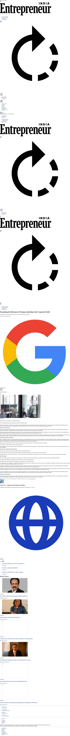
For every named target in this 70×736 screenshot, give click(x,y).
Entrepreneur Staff (4, 598)
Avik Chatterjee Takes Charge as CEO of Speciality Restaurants (13, 681)
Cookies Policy (4, 709)
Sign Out (3, 98)
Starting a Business (5, 16)
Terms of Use (4, 706)
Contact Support (4, 713)
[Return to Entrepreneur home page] (25, 15)
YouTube (3, 721)
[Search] (1, 137)
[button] (35, 216)
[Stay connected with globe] (36, 523)
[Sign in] (0, 303)
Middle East (4, 108)
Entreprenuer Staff (4, 640)
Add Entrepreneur (3, 387)
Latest (1, 559)
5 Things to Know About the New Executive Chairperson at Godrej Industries (16, 638)
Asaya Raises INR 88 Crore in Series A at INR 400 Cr (13, 563)
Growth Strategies (5, 17)
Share (1, 388)
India (3, 106)
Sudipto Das (3, 316)
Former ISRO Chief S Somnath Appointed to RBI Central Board (13, 596)
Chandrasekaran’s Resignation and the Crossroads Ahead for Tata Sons (15, 660)
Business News (4, 19)
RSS (3, 723)
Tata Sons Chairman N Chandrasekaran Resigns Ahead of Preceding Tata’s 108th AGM (18, 702)
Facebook (3, 718)
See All (1, 561)
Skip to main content (3, 0)
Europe (3, 110)
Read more (33, 487)
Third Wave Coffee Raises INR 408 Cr (10, 567)
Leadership (4, 18)
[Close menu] (0, 304)
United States (4, 103)
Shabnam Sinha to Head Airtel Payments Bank (10, 617)
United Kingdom (5, 109)
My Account (4, 96)
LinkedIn (3, 720)
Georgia (3, 105)
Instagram (3, 722)
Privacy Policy (4, 707)
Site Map (3, 712)
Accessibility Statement (6, 710)
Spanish (3, 104)
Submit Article (4, 97)
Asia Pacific (4, 107)
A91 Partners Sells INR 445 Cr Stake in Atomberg (12, 572)
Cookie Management (5, 715)
